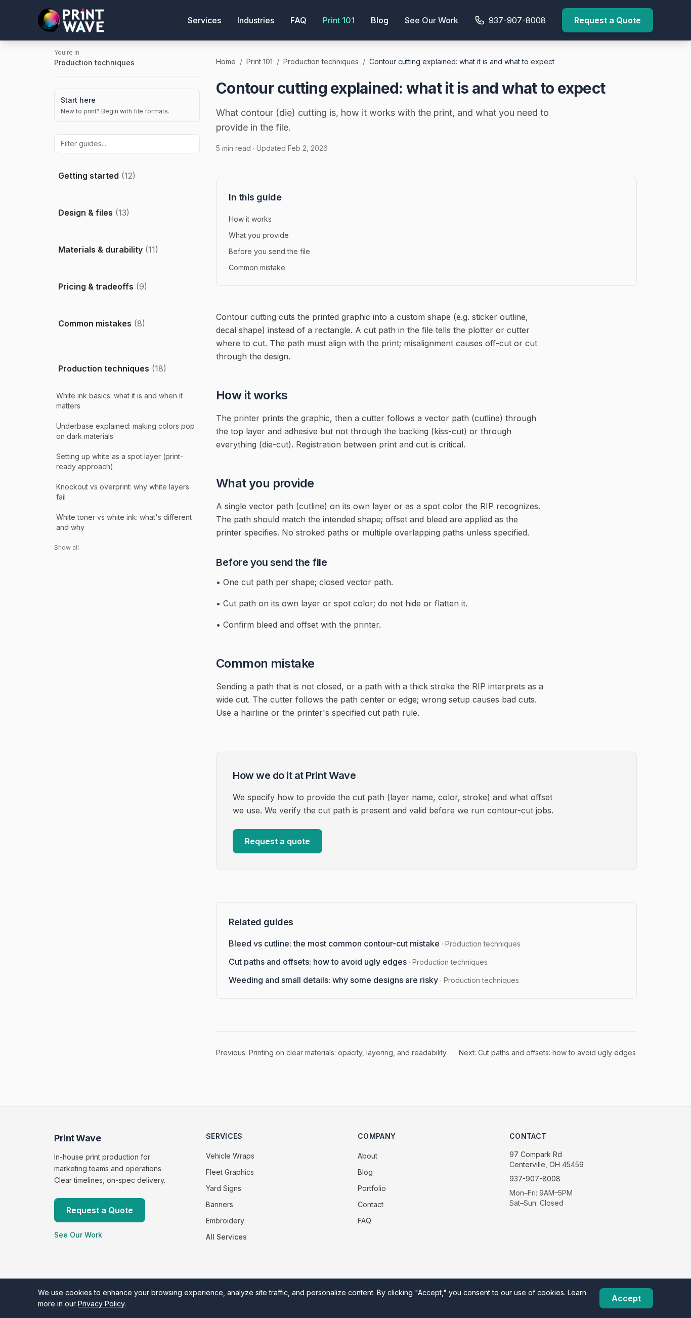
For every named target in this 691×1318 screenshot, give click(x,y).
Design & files (93, 213)
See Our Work (431, 20)
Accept (626, 1298)
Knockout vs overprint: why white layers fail (122, 491)
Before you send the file (269, 251)
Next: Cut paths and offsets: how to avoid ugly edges (547, 1052)
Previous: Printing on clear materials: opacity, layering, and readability (331, 1052)
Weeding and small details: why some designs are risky (374, 980)
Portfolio (372, 1188)
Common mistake (257, 267)
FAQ (298, 20)
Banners (219, 1204)
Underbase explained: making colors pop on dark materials (125, 431)
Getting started (97, 176)
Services (204, 20)
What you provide (259, 235)
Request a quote (277, 841)
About (367, 1155)
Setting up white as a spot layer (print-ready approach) (119, 461)
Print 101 (339, 20)
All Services (226, 1236)
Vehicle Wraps (230, 1155)
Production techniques (112, 368)
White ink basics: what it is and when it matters (119, 400)
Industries (255, 20)
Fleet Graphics (230, 1172)
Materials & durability (108, 249)
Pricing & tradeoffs (102, 286)
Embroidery (225, 1220)
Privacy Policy (101, 1303)
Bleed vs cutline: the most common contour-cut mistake (375, 943)
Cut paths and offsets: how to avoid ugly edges (358, 962)
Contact (370, 1204)
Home (226, 61)
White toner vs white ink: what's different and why (124, 522)
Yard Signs (223, 1188)
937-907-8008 (534, 1178)
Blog (379, 20)
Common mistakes (101, 323)
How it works (250, 219)
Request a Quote (607, 20)
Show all (66, 547)
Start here (78, 100)
